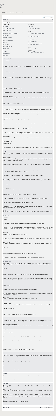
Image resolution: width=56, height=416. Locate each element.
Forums (0, 6)
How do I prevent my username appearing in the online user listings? (10, 33)
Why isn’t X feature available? (31, 51)
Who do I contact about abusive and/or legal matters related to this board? (36, 52)
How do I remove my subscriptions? (32, 45)
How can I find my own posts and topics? (32, 41)
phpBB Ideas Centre (35, 390)
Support (1, 2)
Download (1, 1)
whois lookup (4, 395)
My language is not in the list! (6, 35)
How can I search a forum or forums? (32, 38)
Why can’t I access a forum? (6, 44)
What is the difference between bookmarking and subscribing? (35, 43)
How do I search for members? (31, 40)
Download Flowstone (2, 4)
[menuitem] (7, 19)
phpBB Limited (23, 385)
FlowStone (1, 0)
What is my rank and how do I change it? (7, 37)
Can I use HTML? (5, 51)
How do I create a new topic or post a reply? (8, 40)
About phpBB (4, 386)
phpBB (26, 128)
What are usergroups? (30, 26)
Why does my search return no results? (32, 39)
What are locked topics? (5, 55)
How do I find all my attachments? (32, 48)
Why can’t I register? (5, 26)
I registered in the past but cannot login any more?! (8, 28)
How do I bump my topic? (6, 48)
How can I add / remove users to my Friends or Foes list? (34, 36)
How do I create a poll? (5, 42)
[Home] (7, 17)
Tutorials (1, 5)
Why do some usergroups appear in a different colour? (34, 28)
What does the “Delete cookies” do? (7, 30)
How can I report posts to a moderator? (7, 46)
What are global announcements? (6, 53)
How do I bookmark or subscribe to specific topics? (33, 44)
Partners (1, 3)
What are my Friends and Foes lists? (32, 35)
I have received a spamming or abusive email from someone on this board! (36, 33)
